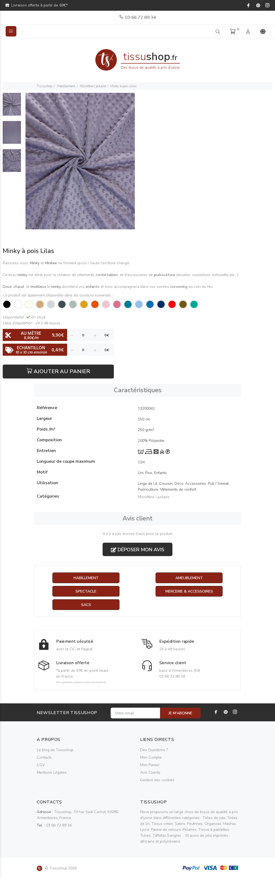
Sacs (86, 604)
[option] (12, 107)
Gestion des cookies (157, 780)
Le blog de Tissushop (55, 749)
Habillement (66, 86)
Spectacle (85, 591)
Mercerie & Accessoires (189, 591)
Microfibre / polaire (93, 86)
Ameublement (189, 578)
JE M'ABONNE (180, 713)
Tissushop (44, 86)
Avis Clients (150, 772)
